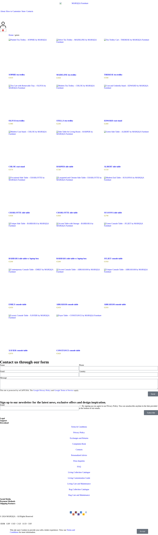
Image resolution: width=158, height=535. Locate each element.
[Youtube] (23, 508)
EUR (3, 524)
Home (11, 35)
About (2, 11)
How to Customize (13, 11)
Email (2, 371)
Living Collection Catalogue (79, 472)
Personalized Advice (79, 455)
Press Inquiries (79, 461)
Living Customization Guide (79, 478)
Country (82, 371)
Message (3, 378)
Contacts (29, 11)
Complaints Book (79, 444)
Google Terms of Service (64, 390)
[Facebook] (10, 508)
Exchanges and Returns (79, 438)
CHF (30, 524)
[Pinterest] (16, 508)
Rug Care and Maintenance (79, 495)
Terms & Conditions (79, 427)
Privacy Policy (79, 432)
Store (23, 11)
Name (2, 365)
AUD (24, 524)
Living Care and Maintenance (79, 484)
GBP (8, 524)
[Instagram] (3, 508)
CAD (19, 524)
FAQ (79, 467)
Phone (81, 365)
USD (13, 524)
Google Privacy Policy (42, 390)
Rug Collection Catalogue (79, 489)
